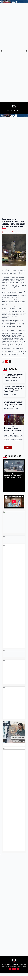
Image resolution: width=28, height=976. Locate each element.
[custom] (17, 110)
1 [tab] (13, 744)
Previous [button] (1, 51)
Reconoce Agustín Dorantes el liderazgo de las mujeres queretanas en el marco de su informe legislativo (13, 403)
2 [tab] (14, 744)
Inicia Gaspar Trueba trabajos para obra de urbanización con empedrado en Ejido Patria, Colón (14, 389)
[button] (4, 475)
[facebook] (11, 110)
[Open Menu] (8, 110)
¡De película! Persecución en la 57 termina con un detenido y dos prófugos (13, 375)
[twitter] (14, 110)
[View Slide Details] (14, 732)
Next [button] (26, 51)
